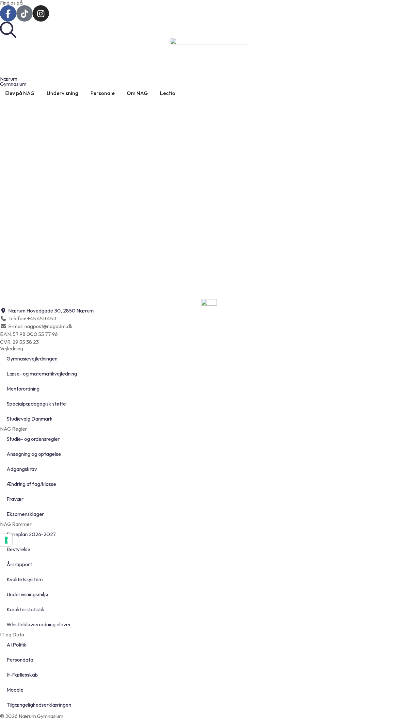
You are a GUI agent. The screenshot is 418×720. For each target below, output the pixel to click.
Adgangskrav (22, 469)
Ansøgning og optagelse (34, 454)
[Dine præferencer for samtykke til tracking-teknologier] (6, 540)
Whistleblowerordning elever (39, 624)
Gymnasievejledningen (32, 358)
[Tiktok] (24, 13)
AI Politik (16, 644)
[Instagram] (41, 13)
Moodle (15, 689)
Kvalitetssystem (25, 579)
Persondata (20, 659)
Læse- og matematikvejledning (42, 373)
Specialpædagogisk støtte (36, 403)
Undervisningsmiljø (27, 594)
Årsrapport (19, 564)
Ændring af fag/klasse (31, 484)
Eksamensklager (25, 514)
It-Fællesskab (22, 674)
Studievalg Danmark (30, 418)
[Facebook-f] (8, 13)
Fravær (15, 499)
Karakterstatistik (25, 609)
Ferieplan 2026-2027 (31, 534)
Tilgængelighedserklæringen (39, 704)
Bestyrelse (18, 549)
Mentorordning (23, 388)
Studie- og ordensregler (33, 439)
